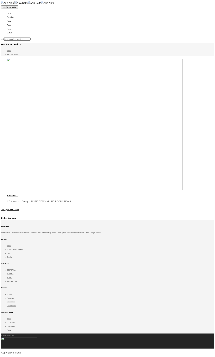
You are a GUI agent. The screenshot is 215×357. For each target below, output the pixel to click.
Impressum (11, 302)
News (9, 21)
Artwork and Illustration (15, 249)
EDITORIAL (11, 270)
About (9, 25)
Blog (8, 253)
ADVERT (10, 274)
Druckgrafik (11, 326)
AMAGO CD (12, 195)
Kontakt (9, 29)
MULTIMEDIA (12, 281)
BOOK (9, 277)
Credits (9, 257)
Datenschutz (11, 306)
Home (9, 13)
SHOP (9, 33)
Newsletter (11, 298)
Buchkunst (11, 322)
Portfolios (10, 17)
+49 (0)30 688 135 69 (10, 210)
